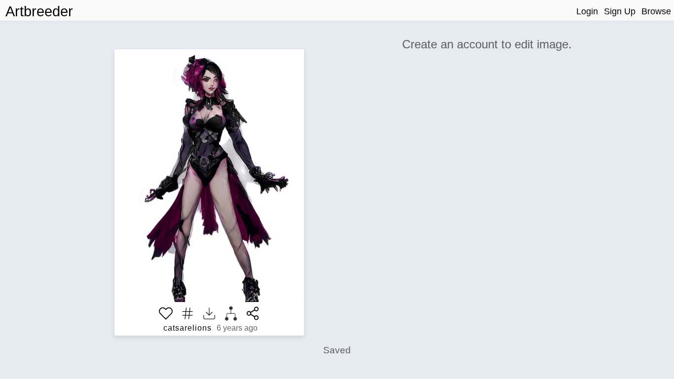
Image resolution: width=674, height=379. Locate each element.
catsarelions (187, 328)
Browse (656, 11)
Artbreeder (39, 11)
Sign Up (620, 11)
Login (587, 11)
